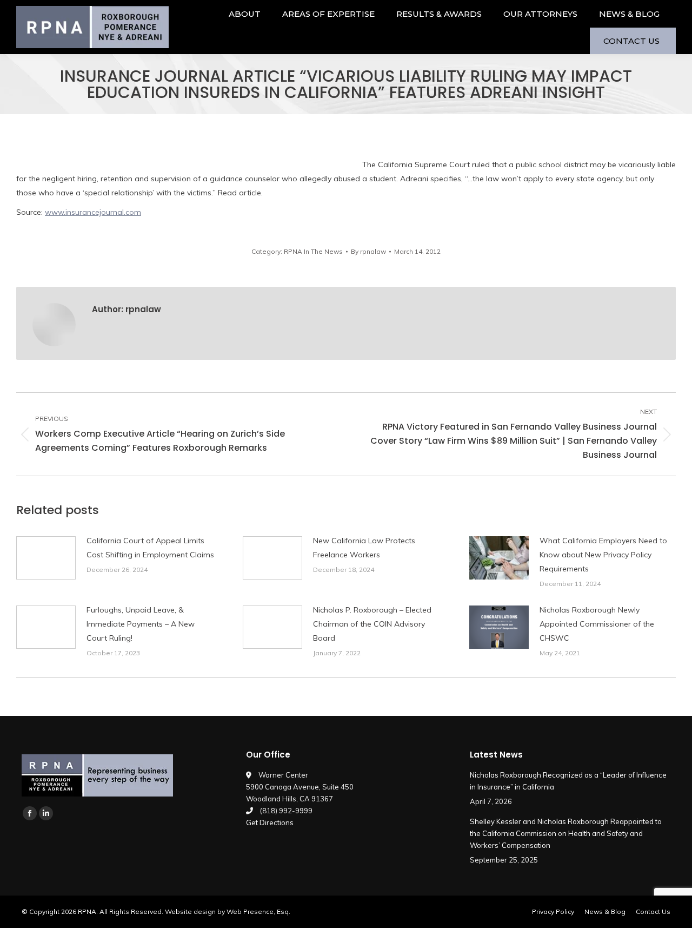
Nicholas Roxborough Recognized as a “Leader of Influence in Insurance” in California (568, 781)
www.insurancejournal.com (93, 212)
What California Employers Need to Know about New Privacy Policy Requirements (603, 555)
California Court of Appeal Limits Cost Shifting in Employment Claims (150, 548)
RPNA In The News (313, 251)
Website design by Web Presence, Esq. (227, 911)
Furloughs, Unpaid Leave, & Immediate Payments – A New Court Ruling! (140, 624)
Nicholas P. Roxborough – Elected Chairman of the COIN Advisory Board (372, 624)
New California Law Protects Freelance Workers (364, 548)
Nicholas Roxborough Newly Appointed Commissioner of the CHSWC (597, 624)
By (368, 251)
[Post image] (46, 558)
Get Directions (270, 822)
